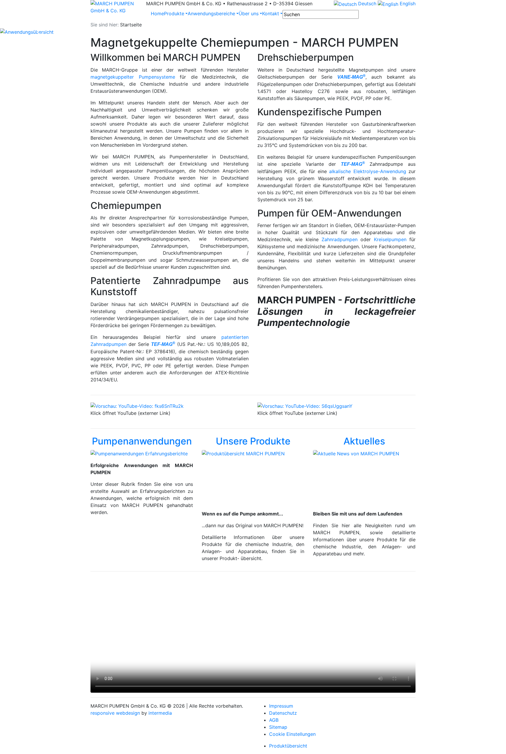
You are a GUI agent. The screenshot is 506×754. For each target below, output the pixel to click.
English (407, 3)
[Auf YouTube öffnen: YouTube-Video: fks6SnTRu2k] (137, 406)
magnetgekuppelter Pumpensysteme (132, 77)
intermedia (160, 713)
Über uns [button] (249, 13)
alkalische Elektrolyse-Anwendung (367, 171)
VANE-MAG (351, 77)
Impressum (281, 706)
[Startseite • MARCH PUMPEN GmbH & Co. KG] (113, 7)
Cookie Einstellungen (292, 734)
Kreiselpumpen (390, 239)
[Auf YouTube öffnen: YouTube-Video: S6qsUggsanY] (305, 406)
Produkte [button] (174, 13)
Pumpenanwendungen (142, 441)
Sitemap (278, 727)
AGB (273, 720)
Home (157, 13)
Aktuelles (364, 441)
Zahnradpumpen (340, 239)
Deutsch (366, 3)
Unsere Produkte (253, 441)
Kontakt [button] (270, 13)
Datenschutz (283, 713)
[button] (38, 32)
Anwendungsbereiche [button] (211, 13)
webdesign (128, 713)
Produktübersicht (288, 746)
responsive (102, 713)
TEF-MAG (163, 344)
